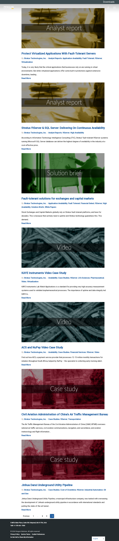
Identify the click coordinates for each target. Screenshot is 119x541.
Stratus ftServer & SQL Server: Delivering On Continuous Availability (63, 128)
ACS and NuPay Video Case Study (42, 347)
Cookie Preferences (38, 534)
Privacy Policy (15, 534)
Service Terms (25, 534)
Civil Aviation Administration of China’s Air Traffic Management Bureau (64, 414)
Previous (26, 516)
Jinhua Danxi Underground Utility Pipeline (47, 485)
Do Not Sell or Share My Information (21, 537)
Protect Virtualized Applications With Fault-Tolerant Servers (58, 53)
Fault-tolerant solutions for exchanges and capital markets (57, 198)
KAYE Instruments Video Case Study (43, 273)
